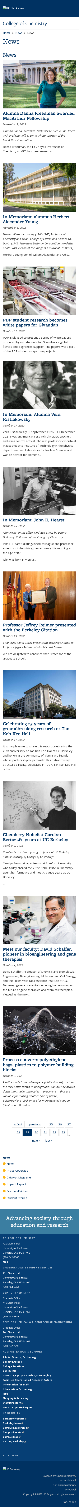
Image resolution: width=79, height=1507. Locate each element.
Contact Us (9, 1371)
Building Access (12, 1361)
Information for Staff (16, 1384)
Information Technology (18, 1389)
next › (37, 1140)
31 (47, 1133)
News (18, 33)
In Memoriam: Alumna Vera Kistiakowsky (31, 416)
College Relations (13, 1366)
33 (65, 1133)
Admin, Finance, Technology (20, 1357)
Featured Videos (18, 1191)
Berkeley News (13, 1423)
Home (7, 33)
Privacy (70, 1489)
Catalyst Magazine (19, 1177)
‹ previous (35, 1124)
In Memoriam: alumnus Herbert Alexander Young (36, 219)
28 (20, 1133)
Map (5, 1262)
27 (70, 1125)
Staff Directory (13, 1402)
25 (52, 1125)
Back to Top (69, 1502)
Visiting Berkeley (14, 1441)
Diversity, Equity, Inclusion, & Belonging (27, 1375)
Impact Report (16, 1184)
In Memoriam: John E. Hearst (33, 520)
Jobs (5, 1393)
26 (61, 1125)
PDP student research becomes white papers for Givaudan (35, 322)
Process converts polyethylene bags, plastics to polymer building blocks (38, 1065)
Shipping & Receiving (15, 1398)
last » (50, 1140)
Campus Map (12, 1437)
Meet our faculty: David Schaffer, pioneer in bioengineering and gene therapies (39, 954)
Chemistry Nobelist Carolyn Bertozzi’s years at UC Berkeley (35, 836)
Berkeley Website (15, 1418)
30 (38, 1133)
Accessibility (68, 1480)
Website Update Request (18, 1407)
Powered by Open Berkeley (59, 1476)
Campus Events (13, 1432)
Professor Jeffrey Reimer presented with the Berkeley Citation (39, 627)
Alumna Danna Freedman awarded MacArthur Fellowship (39, 115)
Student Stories (17, 1198)
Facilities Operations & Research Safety (27, 1380)
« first (19, 1124)
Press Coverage (17, 1170)
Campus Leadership (16, 1427)
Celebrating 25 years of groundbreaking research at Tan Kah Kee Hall (36, 729)
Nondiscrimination (64, 1485)
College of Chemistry (25, 23)
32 (56, 1133)
